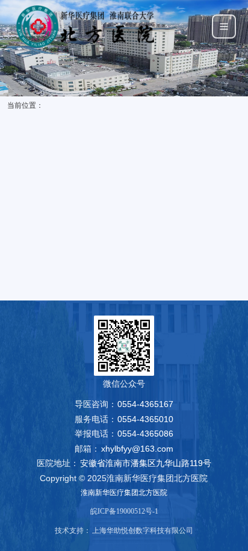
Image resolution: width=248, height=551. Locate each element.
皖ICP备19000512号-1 (124, 511)
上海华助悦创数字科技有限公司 (142, 530)
